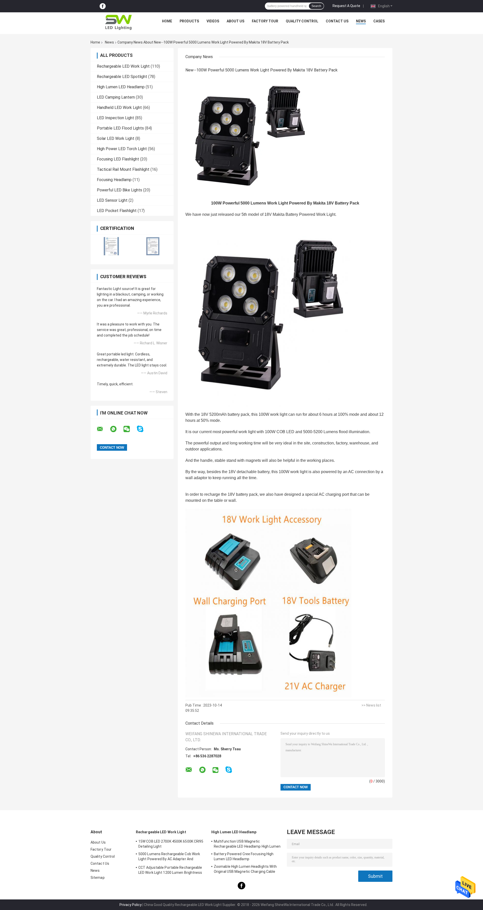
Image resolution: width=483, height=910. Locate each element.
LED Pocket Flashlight (117, 210)
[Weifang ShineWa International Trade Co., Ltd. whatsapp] (116, 429)
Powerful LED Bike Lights (119, 190)
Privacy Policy (130, 905)
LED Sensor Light (112, 200)
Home (167, 21)
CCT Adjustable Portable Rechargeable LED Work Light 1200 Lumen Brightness (170, 870)
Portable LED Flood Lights (120, 128)
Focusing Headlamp (114, 179)
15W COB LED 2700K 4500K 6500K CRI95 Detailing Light (171, 843)
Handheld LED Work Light (119, 107)
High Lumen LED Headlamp (121, 87)
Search (316, 6)
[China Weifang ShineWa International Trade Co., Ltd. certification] (111, 246)
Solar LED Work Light (115, 138)
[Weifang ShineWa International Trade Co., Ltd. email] (103, 429)
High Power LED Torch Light (122, 148)
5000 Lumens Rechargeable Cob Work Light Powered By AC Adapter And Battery (169, 857)
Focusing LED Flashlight (118, 159)
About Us (235, 21)
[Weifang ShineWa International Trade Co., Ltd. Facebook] (102, 6)
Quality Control (302, 21)
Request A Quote (346, 6)
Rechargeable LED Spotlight (122, 76)
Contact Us (337, 21)
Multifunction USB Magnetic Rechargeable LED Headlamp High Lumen (247, 843)
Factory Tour (265, 21)
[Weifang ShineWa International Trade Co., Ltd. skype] (143, 429)
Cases (379, 21)
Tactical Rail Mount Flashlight (123, 169)
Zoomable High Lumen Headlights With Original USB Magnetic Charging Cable (245, 869)
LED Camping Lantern (116, 97)
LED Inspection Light (115, 117)
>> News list (371, 705)
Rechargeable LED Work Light (123, 66)
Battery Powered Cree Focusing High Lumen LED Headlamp (243, 856)
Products (189, 21)
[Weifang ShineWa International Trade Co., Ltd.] (118, 22)
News (361, 21)
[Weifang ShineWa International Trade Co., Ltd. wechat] (130, 429)
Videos (213, 21)
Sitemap (98, 878)
